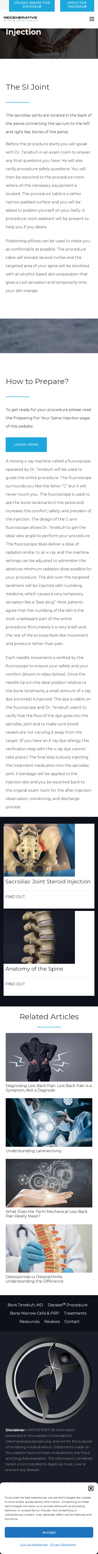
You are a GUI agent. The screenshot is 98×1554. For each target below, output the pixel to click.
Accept (49, 1532)
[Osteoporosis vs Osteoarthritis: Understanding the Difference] (49, 1248)
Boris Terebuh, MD (26, 1305)
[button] (90, 1488)
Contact (72, 1321)
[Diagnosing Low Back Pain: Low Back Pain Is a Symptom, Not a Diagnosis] (49, 1057)
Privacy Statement (63, 1544)
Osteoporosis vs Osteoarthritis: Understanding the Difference (35, 1279)
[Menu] (91, 19)
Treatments (75, 1313)
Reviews (52, 1321)
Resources (29, 1321)
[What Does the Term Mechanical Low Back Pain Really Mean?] (49, 1183)
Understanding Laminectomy (34, 1151)
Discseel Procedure (68, 1305)
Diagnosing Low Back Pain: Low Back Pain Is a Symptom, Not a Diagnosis (49, 1087)
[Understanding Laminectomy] (49, 1122)
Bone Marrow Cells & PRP (34, 1313)
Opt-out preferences (34, 1544)
